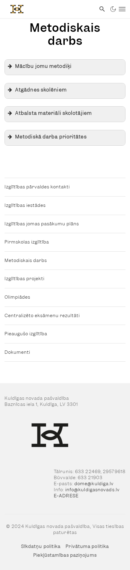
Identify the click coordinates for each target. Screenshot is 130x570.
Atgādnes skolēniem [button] (41, 90)
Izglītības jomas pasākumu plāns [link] (42, 224)
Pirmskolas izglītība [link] (27, 242)
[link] (48, 9)
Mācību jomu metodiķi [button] (43, 66)
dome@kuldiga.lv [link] (94, 484)
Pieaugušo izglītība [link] (26, 334)
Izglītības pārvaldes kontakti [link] (37, 187)
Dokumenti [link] (17, 352)
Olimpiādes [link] (17, 297)
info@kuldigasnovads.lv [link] (92, 490)
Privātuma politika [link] (87, 546)
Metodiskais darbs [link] (26, 260)
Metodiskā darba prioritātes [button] (51, 137)
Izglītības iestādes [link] (25, 205)
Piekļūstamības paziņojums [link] (65, 555)
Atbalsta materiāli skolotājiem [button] (53, 113)
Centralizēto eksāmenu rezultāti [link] (42, 316)
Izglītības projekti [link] (24, 279)
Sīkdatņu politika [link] (41, 546)
